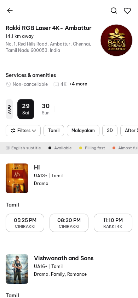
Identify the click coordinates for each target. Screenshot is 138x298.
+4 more (78, 84)
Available (63, 147)
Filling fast (95, 147)
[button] (127, 11)
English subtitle (26, 147)
